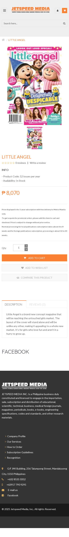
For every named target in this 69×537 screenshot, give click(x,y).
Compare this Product (36, 277)
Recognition (13, 457)
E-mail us (13, 489)
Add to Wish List (36, 267)
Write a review (37, 162)
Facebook (13, 495)
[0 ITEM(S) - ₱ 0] (64, 10)
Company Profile (15, 436)
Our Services (13, 441)
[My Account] (57, 10)
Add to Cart (36, 257)
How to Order (14, 446)
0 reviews (20, 162)
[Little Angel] (35, 137)
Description (13, 304)
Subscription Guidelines (19, 452)
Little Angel (16, 39)
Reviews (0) (37, 304)
